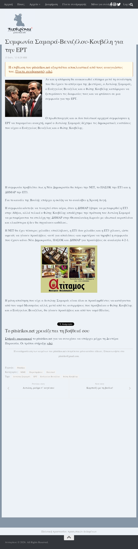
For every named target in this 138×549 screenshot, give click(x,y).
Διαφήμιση (51, 4)
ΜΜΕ (23, 372)
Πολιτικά (50, 372)
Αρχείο (33, 4)
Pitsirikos (21, 367)
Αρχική (8, 4)
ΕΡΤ (35, 376)
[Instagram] (114, 4)
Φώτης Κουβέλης (70, 376)
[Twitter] (119, 4)
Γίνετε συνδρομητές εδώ (33, 71)
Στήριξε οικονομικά (18, 338)
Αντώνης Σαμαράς (21, 376)
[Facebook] (111, 4)
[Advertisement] (69, 156)
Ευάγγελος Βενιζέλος (50, 376)
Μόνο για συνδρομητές (105, 4)
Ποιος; (21, 4)
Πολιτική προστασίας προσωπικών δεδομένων (69, 531)
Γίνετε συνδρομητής (74, 4)
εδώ (49, 343)
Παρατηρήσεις (36, 372)
